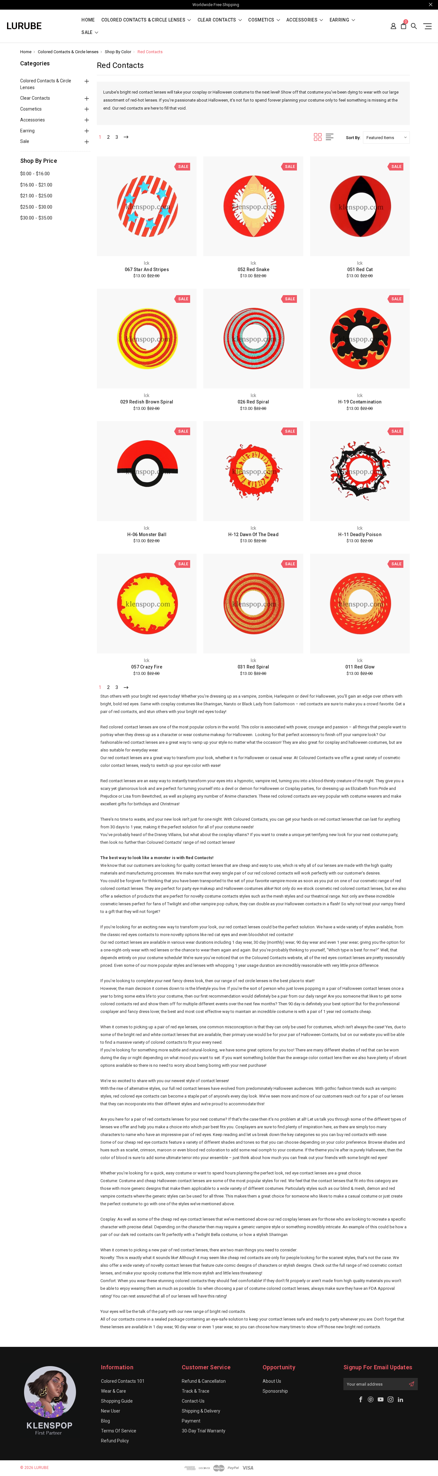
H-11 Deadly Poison (360, 534)
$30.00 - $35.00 (36, 218)
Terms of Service (118, 1430)
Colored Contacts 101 (123, 1381)
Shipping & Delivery (201, 1411)
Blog (105, 1420)
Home (88, 20)
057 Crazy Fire (147, 666)
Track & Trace (195, 1391)
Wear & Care (113, 1391)
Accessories (302, 20)
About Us (272, 1381)
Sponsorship (275, 1391)
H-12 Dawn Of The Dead (253, 534)
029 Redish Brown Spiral (146, 401)
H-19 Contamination (360, 401)
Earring (340, 20)
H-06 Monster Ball (146, 534)
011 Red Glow (360, 666)
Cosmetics (261, 20)
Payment (191, 1420)
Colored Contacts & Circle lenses (144, 20)
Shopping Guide (117, 1401)
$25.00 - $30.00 (36, 207)
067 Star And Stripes (147, 269)
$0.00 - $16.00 (35, 174)
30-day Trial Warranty (203, 1430)
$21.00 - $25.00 (36, 196)
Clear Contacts (217, 20)
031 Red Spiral (253, 666)
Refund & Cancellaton (204, 1381)
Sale (87, 32)
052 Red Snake (253, 269)
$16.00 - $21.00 (36, 185)
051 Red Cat (360, 269)
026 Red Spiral (253, 401)
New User (110, 1411)
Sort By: (353, 137)
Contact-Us (193, 1401)
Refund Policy (115, 1440)
